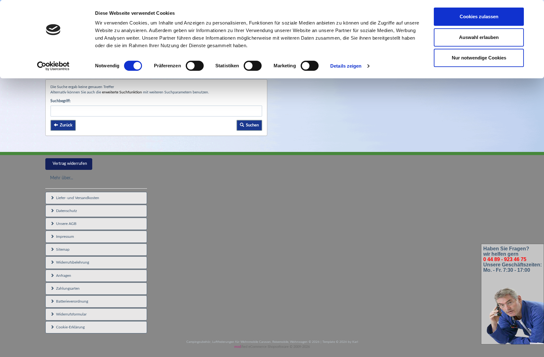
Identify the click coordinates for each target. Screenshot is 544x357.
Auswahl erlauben (479, 37)
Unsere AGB (65, 224)
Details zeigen (345, 66)
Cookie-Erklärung (69, 327)
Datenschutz (65, 211)
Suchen (251, 125)
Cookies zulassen (479, 16)
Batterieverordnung (71, 301)
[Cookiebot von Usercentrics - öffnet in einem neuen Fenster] (53, 66)
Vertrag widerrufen (70, 164)
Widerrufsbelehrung (71, 262)
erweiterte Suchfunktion (122, 92)
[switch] (195, 66)
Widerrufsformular (70, 314)
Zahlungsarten (67, 288)
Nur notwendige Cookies (479, 57)
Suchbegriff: (60, 101)
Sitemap (62, 249)
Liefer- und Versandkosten (76, 198)
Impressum (64, 236)
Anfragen (62, 275)
